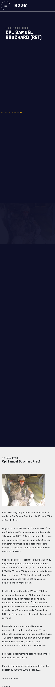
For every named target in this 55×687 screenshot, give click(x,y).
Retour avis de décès (16, 90)
